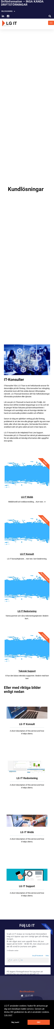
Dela (47, 955)
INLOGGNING (7, 11)
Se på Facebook (38, 955)
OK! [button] (38, 1022)
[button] (49, 16)
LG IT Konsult (27, 554)
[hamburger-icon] (51, 23)
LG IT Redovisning (27, 611)
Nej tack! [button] (15, 1022)
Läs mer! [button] (8, 1015)
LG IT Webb (27, 497)
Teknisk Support (27, 671)
